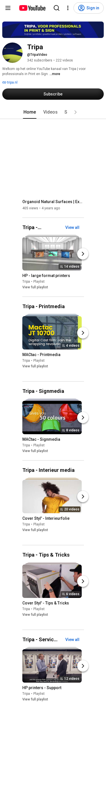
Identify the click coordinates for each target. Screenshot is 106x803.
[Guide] (8, 8)
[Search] (56, 8)
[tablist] (53, 112)
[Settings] (67, 8)
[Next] (82, 253)
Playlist (39, 282)
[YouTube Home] (32, 8)
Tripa (26, 282)
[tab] (29, 112)
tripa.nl (12, 82)
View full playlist (35, 287)
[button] (75, 112)
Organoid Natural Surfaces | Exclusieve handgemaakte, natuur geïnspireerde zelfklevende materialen (53, 201)
